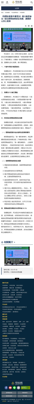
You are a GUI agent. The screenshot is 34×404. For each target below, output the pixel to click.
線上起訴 (4, 369)
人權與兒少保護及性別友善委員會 (10, 333)
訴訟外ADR (9, 321)
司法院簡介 (5, 285)
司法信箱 (25, 396)
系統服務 (15, 362)
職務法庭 (11, 326)
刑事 (27, 321)
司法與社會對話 (18, 309)
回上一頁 (26, 26)
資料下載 (11, 371)
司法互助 (10, 331)
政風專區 (4, 331)
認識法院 (18, 369)
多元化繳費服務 (6, 367)
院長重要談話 (18, 287)
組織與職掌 (5, 287)
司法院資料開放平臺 (19, 355)
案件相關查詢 (5, 338)
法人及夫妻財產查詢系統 (8, 350)
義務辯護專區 (19, 350)
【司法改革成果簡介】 (21, 307)
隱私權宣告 (25, 392)
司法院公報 (21, 352)
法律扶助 (23, 371)
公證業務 (23, 326)
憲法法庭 (4, 316)
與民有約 (24, 369)
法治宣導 (10, 355)
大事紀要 (22, 290)
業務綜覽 (4, 319)
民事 (3, 321)
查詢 (31, 2)
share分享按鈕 (31, 26)
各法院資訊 (19, 294)
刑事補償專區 (5, 352)
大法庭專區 (23, 324)
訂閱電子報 (5, 371)
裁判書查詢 (20, 341)
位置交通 (13, 294)
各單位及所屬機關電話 (8, 297)
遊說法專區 (5, 357)
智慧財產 (10, 324)
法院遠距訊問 (23, 367)
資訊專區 (4, 328)
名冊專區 (4, 348)
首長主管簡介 (19, 285)
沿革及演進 (12, 285)
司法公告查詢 (22, 338)
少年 (24, 321)
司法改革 (4, 304)
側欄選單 (2, 2)
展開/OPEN (17, 279)
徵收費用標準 (23, 364)
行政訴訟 (4, 324)
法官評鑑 (17, 326)
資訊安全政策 (9, 396)
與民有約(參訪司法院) (21, 292)
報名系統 (17, 371)
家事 (20, 321)
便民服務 (4, 360)
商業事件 (16, 324)
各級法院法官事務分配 (23, 345)
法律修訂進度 (5, 345)
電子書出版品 (14, 352)
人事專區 (10, 328)
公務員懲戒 (5, 326)
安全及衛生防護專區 (7, 301)
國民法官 (4, 314)
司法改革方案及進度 (7, 309)
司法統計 (22, 328)
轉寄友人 (29, 26)
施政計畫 (11, 287)
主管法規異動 (14, 343)
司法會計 (16, 328)
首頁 (2, 12)
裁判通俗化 (15, 311)
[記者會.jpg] (17, 256)
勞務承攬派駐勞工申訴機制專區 (10, 299)
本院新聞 (22, 12)
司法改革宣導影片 (6, 311)
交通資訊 (4, 401)
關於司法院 (5, 282)
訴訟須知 (10, 364)
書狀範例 (16, 364)
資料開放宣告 (9, 392)
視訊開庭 (4, 364)
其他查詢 (11, 357)
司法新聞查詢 (15, 12)
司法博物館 (16, 301)
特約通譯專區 (11, 369)
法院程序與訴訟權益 (7, 374)
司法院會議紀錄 (6, 290)
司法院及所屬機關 (7, 2)
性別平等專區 (18, 297)
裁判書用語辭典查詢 (24, 343)
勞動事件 (15, 321)
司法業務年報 (5, 292)
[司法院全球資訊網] (17, 2)
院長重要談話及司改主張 (8, 307)
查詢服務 (7, 12)
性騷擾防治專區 (18, 331)
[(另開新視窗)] (6, 388)
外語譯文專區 (5, 343)
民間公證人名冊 (12, 348)
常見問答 (4, 376)
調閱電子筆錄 (15, 367)
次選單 (17, 8)
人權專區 (13, 292)
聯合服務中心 (22, 362)
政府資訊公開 (5, 294)
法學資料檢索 (12, 341)
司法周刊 (4, 355)
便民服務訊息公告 (6, 362)
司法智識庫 (5, 341)
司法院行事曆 (15, 290)
